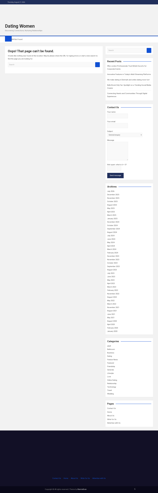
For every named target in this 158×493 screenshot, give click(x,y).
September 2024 (113, 229)
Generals (110, 370)
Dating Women (20, 26)
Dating (109, 356)
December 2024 (113, 222)
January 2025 (112, 219)
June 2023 (111, 277)
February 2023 (112, 290)
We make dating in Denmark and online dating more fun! (128, 80)
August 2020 (112, 321)
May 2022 (111, 301)
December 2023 (113, 256)
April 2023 (111, 283)
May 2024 (111, 242)
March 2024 (111, 249)
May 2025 (111, 208)
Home (109, 412)
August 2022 (112, 297)
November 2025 (113, 198)
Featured (110, 363)
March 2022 (111, 304)
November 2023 (113, 260)
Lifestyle (110, 373)
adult (109, 346)
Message (110, 140)
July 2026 (110, 191)
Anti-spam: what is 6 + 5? (117, 165)
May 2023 (111, 280)
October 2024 (112, 225)
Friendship (111, 366)
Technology (111, 387)
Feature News (112, 360)
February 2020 (112, 328)
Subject (110, 131)
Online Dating (112, 380)
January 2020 (112, 331)
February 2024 (112, 253)
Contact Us (111, 408)
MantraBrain (82, 489)
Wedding (110, 394)
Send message (115, 175)
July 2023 (110, 273)
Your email (111, 122)
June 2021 (111, 314)
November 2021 (113, 307)
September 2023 (113, 266)
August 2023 (112, 270)
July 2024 (110, 236)
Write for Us (111, 419)
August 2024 (112, 232)
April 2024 (111, 246)
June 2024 (111, 239)
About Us (110, 416)
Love (109, 377)
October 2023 (112, 263)
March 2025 (111, 215)
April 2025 (111, 212)
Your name (111, 112)
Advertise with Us (113, 423)
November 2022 (113, 294)
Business (110, 353)
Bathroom (111, 349)
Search (97, 64)
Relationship (111, 383)
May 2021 (111, 318)
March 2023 (111, 287)
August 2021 (112, 311)
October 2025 (112, 201)
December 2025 (113, 195)
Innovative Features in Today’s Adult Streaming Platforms (129, 74)
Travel (109, 390)
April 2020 (111, 324)
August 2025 (112, 205)
